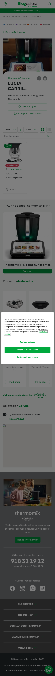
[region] (27, 338)
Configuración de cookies (27, 357)
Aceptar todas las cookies (27, 350)
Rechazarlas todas (27, 342)
